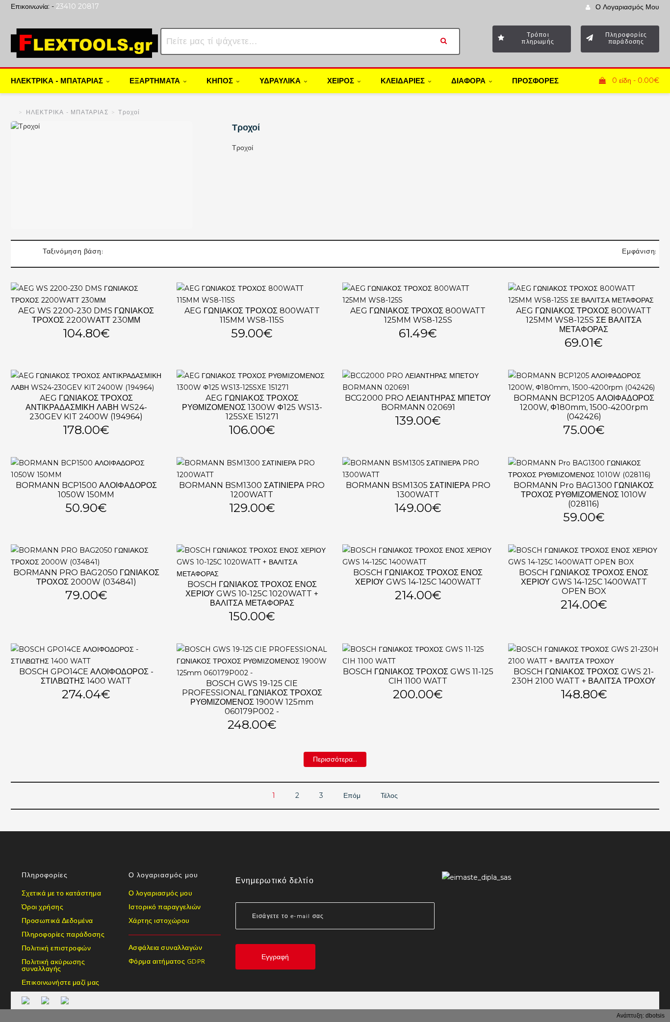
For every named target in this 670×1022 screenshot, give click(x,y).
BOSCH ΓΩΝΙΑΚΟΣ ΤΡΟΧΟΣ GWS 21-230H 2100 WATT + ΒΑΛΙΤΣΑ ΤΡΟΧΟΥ (584, 676)
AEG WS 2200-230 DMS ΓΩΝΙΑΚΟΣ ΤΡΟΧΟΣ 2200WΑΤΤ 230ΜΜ (86, 315)
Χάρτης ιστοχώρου (159, 921)
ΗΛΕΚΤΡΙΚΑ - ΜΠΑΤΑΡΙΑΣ (57, 81)
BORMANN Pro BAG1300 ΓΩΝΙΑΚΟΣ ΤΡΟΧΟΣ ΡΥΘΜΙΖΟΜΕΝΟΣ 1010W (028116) (584, 495)
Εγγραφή (275, 961)
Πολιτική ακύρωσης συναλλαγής (53, 966)
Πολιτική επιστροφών (56, 948)
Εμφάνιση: (639, 251)
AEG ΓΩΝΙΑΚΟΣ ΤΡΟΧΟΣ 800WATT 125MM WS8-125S (418, 315)
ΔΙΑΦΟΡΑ (468, 81)
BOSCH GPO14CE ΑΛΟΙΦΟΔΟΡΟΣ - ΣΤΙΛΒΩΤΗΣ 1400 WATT (86, 676)
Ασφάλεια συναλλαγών (166, 948)
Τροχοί (129, 112)
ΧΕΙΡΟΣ (340, 81)
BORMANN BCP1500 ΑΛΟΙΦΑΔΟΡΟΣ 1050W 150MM (86, 490)
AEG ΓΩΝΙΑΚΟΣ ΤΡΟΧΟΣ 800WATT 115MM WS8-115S (252, 315)
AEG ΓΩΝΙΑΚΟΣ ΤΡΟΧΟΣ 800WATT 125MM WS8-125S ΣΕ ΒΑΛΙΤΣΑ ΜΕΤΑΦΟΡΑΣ (583, 320)
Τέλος (389, 795)
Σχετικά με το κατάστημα (62, 894)
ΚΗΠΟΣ (219, 81)
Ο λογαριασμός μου (161, 894)
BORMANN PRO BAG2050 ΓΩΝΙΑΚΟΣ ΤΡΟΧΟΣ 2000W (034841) (86, 577)
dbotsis (655, 1015)
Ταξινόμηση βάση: (73, 251)
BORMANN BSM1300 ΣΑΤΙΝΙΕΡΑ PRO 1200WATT (252, 490)
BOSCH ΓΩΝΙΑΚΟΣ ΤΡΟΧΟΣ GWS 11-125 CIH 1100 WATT (418, 676)
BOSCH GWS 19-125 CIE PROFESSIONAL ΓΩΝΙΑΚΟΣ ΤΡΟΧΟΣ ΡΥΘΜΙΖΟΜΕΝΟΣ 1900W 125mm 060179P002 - (252, 697)
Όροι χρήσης (43, 907)
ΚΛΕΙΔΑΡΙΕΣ (403, 81)
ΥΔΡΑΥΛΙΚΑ (280, 81)
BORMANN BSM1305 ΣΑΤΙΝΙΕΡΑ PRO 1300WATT (418, 490)
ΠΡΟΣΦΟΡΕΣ (535, 80)
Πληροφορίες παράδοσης (626, 38)
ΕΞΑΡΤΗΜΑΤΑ (154, 81)
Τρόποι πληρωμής (537, 38)
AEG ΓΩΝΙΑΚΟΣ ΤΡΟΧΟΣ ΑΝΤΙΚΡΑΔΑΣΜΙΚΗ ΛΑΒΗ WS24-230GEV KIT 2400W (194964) (86, 407)
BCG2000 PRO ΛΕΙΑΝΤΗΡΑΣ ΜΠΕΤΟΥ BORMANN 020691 (418, 402)
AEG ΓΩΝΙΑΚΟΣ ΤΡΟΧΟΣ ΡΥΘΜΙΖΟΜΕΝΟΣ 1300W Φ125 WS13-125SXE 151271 (252, 407)
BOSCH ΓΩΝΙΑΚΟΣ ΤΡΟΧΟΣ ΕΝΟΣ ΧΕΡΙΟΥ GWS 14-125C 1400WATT (418, 577)
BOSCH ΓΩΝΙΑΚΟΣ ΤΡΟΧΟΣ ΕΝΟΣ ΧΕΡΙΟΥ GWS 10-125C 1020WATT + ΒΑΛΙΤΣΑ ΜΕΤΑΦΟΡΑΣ (251, 594)
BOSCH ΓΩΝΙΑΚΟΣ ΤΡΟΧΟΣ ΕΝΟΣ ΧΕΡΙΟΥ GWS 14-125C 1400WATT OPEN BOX (583, 582)
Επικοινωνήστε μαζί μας (61, 983)
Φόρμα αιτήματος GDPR (167, 962)
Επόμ (352, 795)
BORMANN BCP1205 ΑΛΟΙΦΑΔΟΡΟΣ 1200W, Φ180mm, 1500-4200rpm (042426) (584, 407)
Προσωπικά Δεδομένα (57, 921)
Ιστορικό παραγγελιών (165, 907)
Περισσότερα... (335, 761)
